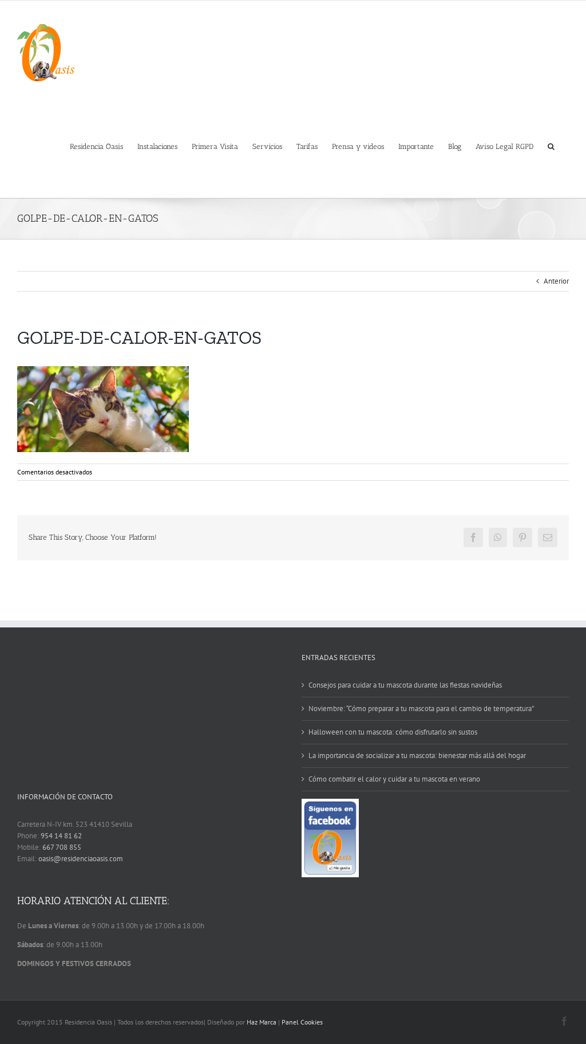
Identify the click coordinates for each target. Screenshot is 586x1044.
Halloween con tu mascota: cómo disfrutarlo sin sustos (392, 732)
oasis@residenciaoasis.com (80, 859)
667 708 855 (61, 847)
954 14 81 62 (61, 836)
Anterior (556, 281)
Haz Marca (261, 1022)
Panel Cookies (302, 1022)
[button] (551, 145)
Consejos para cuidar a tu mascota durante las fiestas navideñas (405, 685)
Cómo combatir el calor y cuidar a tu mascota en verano (394, 779)
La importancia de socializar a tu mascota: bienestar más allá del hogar (417, 755)
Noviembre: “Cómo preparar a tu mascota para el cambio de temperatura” (421, 708)
